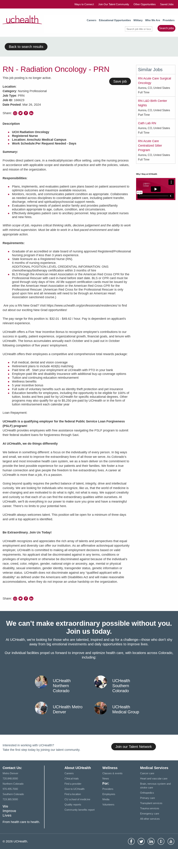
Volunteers (108, 804)
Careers (91, 20)
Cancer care (147, 773)
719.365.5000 (10, 799)
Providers (169, 20)
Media (105, 799)
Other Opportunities (145, 4)
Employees (108, 794)
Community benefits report (79, 809)
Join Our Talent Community (113, 4)
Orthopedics (147, 792)
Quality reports (72, 804)
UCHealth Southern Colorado (121, 685)
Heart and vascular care (153, 778)
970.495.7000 (10, 788)
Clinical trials (71, 778)
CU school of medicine (77, 799)
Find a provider (72, 783)
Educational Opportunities (115, 20)
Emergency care (149, 813)
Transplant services (151, 803)
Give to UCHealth (74, 788)
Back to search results (26, 47)
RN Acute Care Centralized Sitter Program (150, 145)
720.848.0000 (10, 778)
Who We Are (152, 20)
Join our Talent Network (133, 747)
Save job (120, 81)
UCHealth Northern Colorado (62, 685)
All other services (150, 818)
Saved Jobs (167, 4)
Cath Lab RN (147, 123)
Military (138, 20)
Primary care (147, 797)
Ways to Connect (84, 4)
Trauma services (149, 808)
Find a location (72, 794)
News (105, 778)
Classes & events (112, 773)
